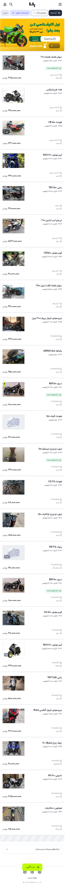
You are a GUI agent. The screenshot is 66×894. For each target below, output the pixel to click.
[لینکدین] (40, 872)
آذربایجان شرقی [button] (22, 12)
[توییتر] (32, 872)
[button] (55, 13)
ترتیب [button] (5, 12)
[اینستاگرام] (25, 872)
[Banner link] (32, 35)
